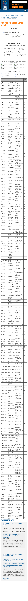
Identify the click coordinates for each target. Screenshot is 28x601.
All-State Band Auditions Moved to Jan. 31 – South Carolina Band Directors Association (13, 565)
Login (20, 7)
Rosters (21, 15)
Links (22, 4)
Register (15, 7)
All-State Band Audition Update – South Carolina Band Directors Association (12, 536)
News (13, 4)
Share (5, 550)
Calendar (17, 4)
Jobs (25, 4)
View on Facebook (6, 549)
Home (2, 15)
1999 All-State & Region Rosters (10, 17)
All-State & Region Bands (12, 15)
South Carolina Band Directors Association (14, 524)
